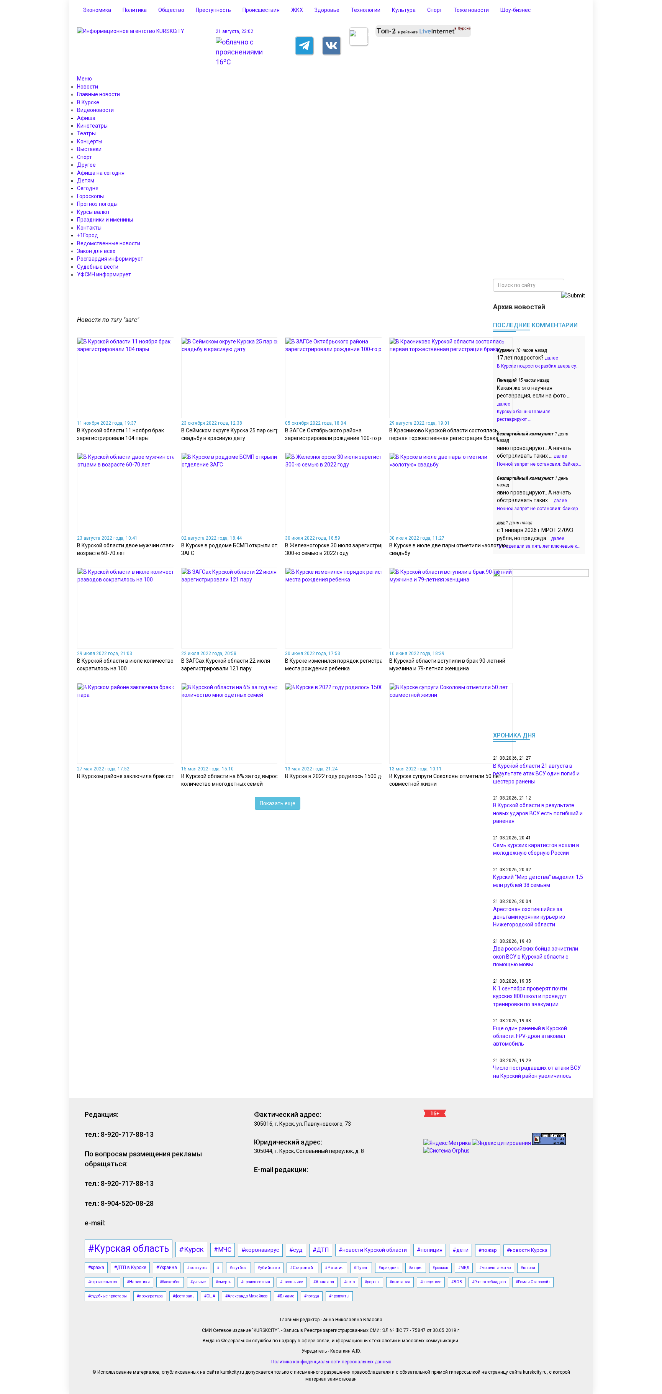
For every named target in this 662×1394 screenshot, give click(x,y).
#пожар (487, 1250)
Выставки (89, 149)
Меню (84, 79)
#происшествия (255, 1282)
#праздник (389, 1268)
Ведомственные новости (108, 243)
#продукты (339, 1296)
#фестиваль (183, 1296)
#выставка (400, 1282)
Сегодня (87, 188)
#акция (416, 1268)
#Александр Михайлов (246, 1296)
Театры (86, 133)
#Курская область (128, 1248)
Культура (404, 10)
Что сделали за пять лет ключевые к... (538, 546)
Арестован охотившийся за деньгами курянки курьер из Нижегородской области (529, 917)
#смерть (223, 1282)
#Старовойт (302, 1267)
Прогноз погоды (97, 204)
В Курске (88, 102)
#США (209, 1296)
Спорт (434, 10)
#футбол (238, 1267)
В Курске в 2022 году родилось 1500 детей (339, 776)
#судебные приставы (107, 1296)
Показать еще (277, 803)
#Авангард (323, 1282)
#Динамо (285, 1296)
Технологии (365, 10)
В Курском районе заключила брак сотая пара (135, 776)
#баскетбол (170, 1282)
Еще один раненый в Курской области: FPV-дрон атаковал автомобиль (530, 1036)
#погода (311, 1296)
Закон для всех (96, 251)
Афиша (86, 118)
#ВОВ (456, 1282)
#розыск (440, 1268)
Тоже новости (471, 10)
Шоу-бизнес (515, 10)
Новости (87, 87)
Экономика (97, 10)
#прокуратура (150, 1296)
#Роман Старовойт (533, 1282)
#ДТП (321, 1249)
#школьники (291, 1282)
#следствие (430, 1282)
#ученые (198, 1282)
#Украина (166, 1267)
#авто (349, 1282)
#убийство (268, 1267)
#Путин (361, 1267)
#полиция (429, 1250)
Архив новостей (519, 307)
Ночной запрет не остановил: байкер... (539, 464)
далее (551, 358)
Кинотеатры (92, 126)
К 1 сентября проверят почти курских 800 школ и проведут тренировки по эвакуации (530, 996)
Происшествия (261, 10)
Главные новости (98, 94)
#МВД (463, 1268)
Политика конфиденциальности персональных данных (331, 1361)
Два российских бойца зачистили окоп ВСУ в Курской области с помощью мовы (535, 956)
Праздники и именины (105, 220)
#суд (296, 1249)
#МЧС (222, 1249)
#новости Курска (527, 1250)
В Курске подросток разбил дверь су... (538, 366)
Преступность (213, 10)
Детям (85, 180)
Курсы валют (93, 212)
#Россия (334, 1267)
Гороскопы (90, 196)
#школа (528, 1268)
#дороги (372, 1282)
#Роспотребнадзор (489, 1282)
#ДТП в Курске (130, 1267)
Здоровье (327, 10)
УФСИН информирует (104, 274)
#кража (96, 1267)
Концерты (89, 141)
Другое (86, 165)
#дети (460, 1250)
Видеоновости (95, 110)
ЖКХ (297, 10)
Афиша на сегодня (101, 173)
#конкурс (197, 1267)
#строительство (102, 1282)
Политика (135, 10)
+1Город (87, 235)
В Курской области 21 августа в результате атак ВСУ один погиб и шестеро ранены (536, 774)
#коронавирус (260, 1249)
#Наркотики (138, 1282)
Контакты (89, 228)
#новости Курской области (373, 1250)
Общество (171, 10)
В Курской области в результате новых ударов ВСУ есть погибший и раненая (538, 813)
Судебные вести (97, 267)
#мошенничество (495, 1268)
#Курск (191, 1249)
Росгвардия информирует (110, 259)
